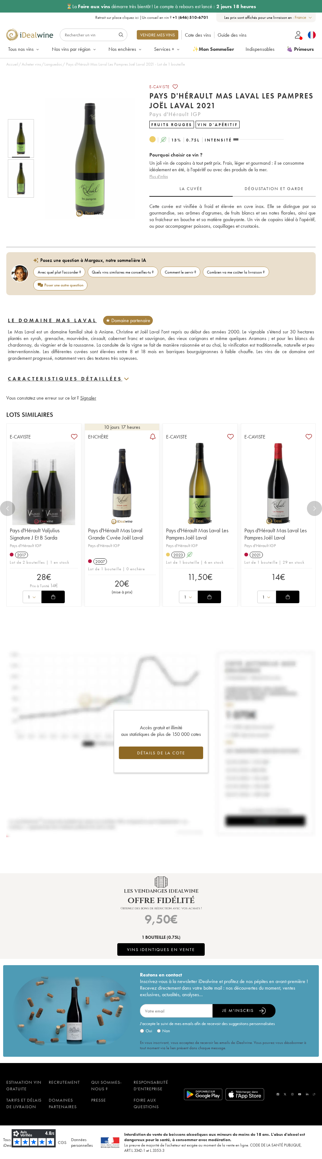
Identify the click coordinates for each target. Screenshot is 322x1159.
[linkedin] (307, 1094)
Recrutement (64, 1082)
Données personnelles (82, 1142)
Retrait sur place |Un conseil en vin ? (151, 17)
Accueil (12, 64)
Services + (164, 49)
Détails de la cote (161, 753)
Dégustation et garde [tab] (274, 188)
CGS (62, 1142)
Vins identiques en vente (161, 949)
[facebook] (278, 1094)
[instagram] (292, 1094)
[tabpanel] (232, 216)
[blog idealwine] (314, 1094)
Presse (98, 1100)
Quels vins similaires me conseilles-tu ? (123, 272)
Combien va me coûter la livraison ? (236, 272)
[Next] (314, 508)
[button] (86, 158)
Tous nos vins (21, 49)
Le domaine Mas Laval (52, 320)
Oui (149, 1031)
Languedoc (53, 64)
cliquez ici (130, 17)
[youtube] (299, 1094)
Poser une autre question (63, 285)
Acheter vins (31, 64)
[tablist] (232, 189)
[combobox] (304, 17)
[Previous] (7, 508)
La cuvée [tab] (191, 188)
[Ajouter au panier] (53, 597)
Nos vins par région (71, 49)
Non (166, 1031)
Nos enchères (122, 49)
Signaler (88, 398)
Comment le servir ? (180, 272)
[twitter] (285, 1094)
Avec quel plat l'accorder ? (59, 272)
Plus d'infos (158, 176)
